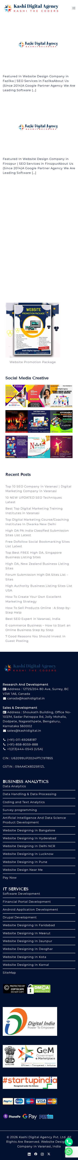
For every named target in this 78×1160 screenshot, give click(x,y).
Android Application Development (30, 909)
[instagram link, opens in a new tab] (42, 1153)
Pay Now (10, 877)
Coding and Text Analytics (24, 802)
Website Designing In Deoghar (28, 949)
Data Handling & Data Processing (29, 794)
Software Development (21, 893)
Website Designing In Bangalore (29, 830)
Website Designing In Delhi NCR (29, 846)
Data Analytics (14, 786)
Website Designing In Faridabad (29, 925)
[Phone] (69, 1142)
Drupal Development (20, 917)
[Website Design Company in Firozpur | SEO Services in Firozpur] (39, 127)
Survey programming (20, 810)
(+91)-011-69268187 (21, 739)
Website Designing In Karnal (26, 965)
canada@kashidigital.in (25, 698)
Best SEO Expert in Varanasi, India (32, 619)
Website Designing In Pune (25, 862)
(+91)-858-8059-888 (22, 744)
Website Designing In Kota (24, 957)
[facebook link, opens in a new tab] (35, 1153)
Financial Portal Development (27, 901)
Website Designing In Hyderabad (29, 838)
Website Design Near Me (23, 870)
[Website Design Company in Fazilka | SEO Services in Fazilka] (39, 45)
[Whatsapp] (69, 1151)
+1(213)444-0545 (19, 749)
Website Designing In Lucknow (28, 854)
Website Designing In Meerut (27, 933)
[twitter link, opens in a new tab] (48, 1153)
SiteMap (9, 972)
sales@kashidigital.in (24, 730)
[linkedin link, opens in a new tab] (29, 1153)
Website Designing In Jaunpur (27, 941)
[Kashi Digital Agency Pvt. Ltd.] (31, 8)
